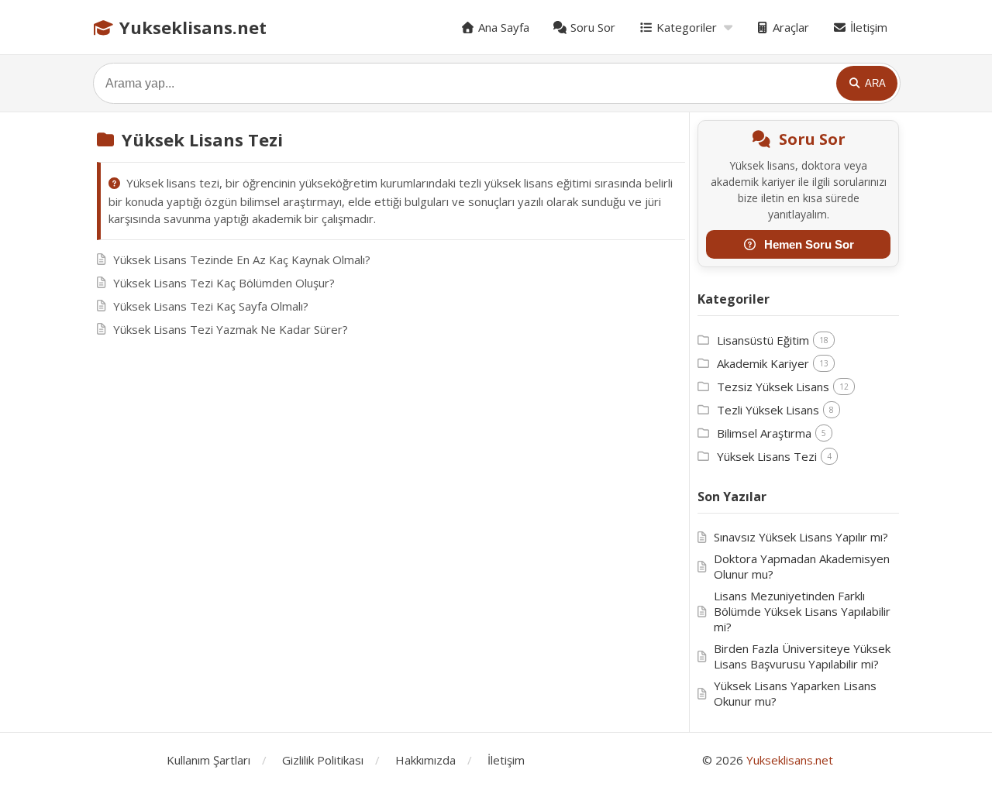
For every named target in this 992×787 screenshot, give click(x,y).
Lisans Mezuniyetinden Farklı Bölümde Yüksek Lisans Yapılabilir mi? (802, 611)
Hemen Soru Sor (809, 244)
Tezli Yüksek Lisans (768, 410)
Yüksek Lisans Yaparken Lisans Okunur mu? (795, 693)
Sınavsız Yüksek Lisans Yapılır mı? (801, 537)
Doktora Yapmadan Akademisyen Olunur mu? (802, 566)
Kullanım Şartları (208, 760)
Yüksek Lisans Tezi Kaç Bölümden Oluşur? (224, 282)
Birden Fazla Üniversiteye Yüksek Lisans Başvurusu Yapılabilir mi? (802, 656)
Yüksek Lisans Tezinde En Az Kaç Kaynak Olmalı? (241, 259)
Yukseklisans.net (191, 27)
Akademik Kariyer (763, 363)
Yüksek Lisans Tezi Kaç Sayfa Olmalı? (210, 306)
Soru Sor (591, 27)
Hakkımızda (425, 760)
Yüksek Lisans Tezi (767, 456)
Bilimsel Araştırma (764, 433)
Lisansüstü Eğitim (763, 340)
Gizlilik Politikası (322, 760)
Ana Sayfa (502, 27)
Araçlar (789, 27)
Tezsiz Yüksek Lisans (773, 386)
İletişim (867, 27)
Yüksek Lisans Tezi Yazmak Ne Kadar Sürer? (230, 329)
